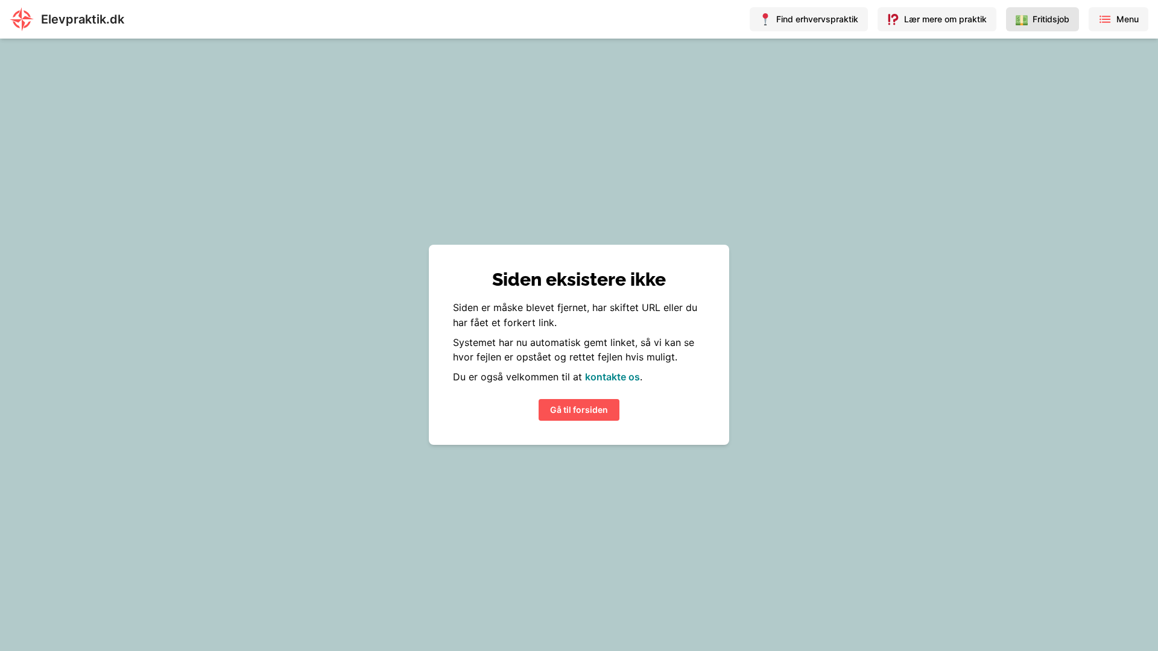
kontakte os (612, 377)
